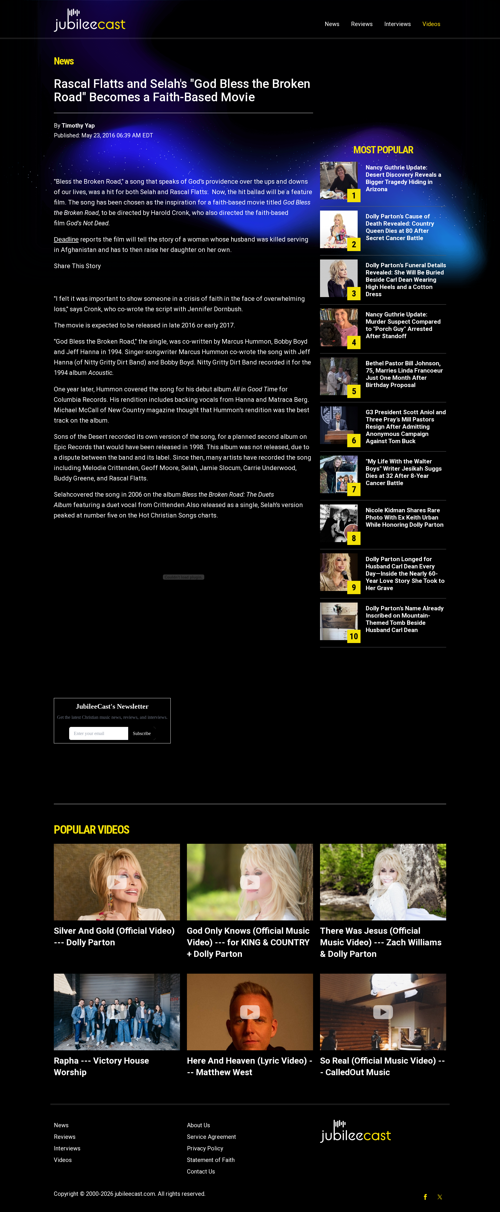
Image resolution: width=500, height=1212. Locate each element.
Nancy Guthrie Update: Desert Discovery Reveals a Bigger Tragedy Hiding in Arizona (403, 178)
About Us (198, 1125)
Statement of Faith (211, 1159)
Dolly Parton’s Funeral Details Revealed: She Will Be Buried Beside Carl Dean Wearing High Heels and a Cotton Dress (406, 280)
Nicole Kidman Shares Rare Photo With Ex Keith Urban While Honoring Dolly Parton (405, 517)
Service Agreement (211, 1136)
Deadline (66, 239)
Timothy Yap (78, 125)
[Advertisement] (383, 109)
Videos (431, 24)
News (332, 24)
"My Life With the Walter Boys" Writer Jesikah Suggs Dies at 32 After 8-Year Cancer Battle (404, 472)
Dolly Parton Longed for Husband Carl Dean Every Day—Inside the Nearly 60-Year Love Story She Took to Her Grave (405, 574)
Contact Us (201, 1171)
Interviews (397, 24)
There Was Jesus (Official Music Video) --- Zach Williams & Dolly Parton (381, 942)
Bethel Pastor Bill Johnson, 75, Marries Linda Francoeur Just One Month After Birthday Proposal (404, 374)
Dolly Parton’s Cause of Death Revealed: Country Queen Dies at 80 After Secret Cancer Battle (400, 227)
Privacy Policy (205, 1148)
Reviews (362, 24)
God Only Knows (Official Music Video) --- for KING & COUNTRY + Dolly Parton (248, 942)
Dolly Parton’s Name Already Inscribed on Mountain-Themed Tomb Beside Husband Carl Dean (405, 619)
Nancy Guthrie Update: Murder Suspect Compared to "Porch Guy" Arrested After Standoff (403, 325)
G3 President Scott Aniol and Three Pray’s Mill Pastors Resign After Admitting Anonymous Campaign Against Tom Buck (406, 427)
